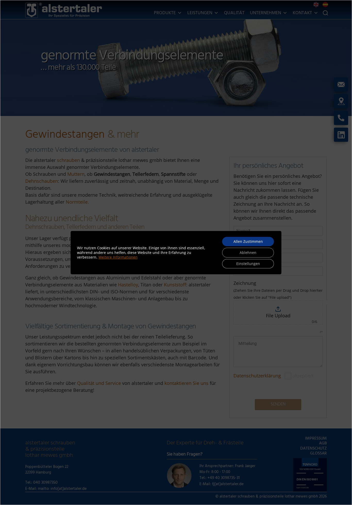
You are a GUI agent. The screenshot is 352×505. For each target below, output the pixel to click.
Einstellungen (248, 263)
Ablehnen (248, 252)
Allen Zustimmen (248, 241)
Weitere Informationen (118, 257)
